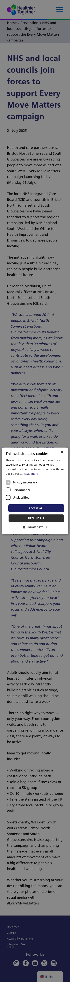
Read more (31, 473)
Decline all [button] (36, 518)
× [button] (61, 452)
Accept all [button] (36, 508)
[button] (35, 527)
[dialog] (35, 491)
